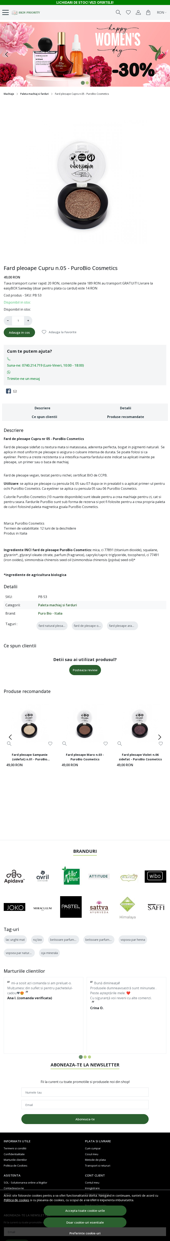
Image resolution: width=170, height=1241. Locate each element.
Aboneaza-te (85, 1119)
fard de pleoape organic (90, 626)
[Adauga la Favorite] (50, 743)
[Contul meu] (138, 12)
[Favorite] (128, 12)
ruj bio (37, 940)
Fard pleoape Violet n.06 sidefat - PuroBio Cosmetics (140, 756)
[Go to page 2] (85, 1057)
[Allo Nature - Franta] (71, 876)
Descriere (42, 408)
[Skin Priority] (26, 12)
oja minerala (49, 953)
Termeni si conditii (15, 1148)
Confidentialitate (14, 1154)
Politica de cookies (16, 1200)
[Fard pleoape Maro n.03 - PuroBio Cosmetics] (85, 723)
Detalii (125, 408)
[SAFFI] (155, 907)
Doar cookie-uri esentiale (85, 1222)
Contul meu (92, 1182)
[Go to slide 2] (87, 83)
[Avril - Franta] (42, 876)
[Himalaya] (127, 907)
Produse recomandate (125, 416)
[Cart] (148, 12)
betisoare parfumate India (68, 940)
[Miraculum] (42, 907)
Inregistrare (92, 1188)
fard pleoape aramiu (123, 626)
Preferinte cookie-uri (85, 1233)
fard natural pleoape (53, 626)
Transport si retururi (97, 1165)
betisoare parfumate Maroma (105, 940)
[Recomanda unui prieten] (16, 391)
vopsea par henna (133, 940)
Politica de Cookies (15, 1165)
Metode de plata (95, 1160)
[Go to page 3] (89, 1057)
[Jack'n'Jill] (127, 876)
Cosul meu (91, 1154)
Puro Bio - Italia (50, 613)
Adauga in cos (19, 332)
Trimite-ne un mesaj (23, 378)
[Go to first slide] (163, 54)
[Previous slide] (6, 54)
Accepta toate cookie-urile (85, 1210)
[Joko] (14, 907)
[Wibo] (155, 876)
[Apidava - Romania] (14, 876)
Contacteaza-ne (14, 1188)
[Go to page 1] (81, 1057)
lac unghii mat (15, 940)
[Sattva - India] (99, 907)
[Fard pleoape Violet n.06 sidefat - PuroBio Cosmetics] (140, 723)
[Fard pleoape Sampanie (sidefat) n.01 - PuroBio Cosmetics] (30, 723)
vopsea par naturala (19, 953)
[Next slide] (159, 737)
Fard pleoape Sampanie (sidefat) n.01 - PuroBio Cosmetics (29, 757)
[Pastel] (71, 907)
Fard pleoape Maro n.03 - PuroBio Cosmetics (85, 756)
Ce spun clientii (44, 416)
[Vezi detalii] (9, 743)
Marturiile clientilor (15, 1160)
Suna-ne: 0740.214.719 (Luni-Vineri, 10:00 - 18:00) (45, 365)
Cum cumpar (93, 1148)
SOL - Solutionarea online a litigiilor (25, 1182)
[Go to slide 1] (82, 82)
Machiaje (9, 94)
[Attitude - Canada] (99, 876)
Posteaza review (85, 670)
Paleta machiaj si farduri (34, 94)
